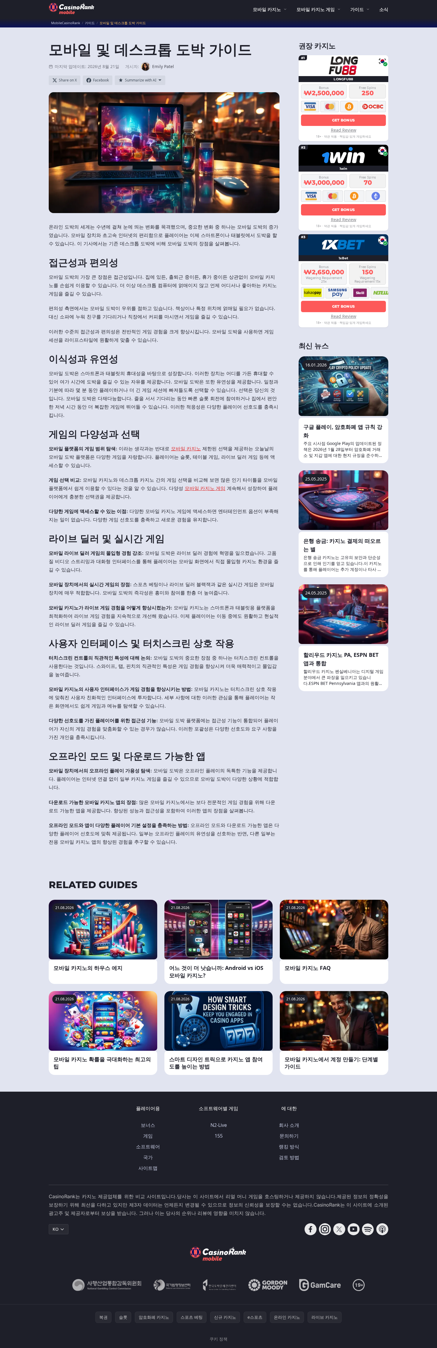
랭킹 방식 (289, 1146)
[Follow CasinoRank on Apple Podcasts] (382, 1229)
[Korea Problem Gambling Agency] (219, 1285)
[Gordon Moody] (267, 1285)
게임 (148, 1136)
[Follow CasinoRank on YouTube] (354, 1229)
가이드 (357, 9)
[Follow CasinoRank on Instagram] (325, 1229)
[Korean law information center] (172, 1285)
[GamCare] (320, 1285)
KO (56, 1229)
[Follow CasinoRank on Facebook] (311, 1229)
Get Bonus (343, 120)
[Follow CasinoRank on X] (339, 1229)
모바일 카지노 (267, 9)
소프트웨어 (148, 1146)
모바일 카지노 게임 (316, 9)
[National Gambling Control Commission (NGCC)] (106, 1285)
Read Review (343, 130)
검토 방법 (289, 1157)
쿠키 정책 (218, 1339)
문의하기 (289, 1136)
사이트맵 (148, 1168)
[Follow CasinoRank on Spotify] (368, 1229)
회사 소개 (289, 1125)
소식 (383, 9)
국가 (148, 1157)
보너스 (148, 1125)
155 (219, 1136)
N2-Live (218, 1125)
